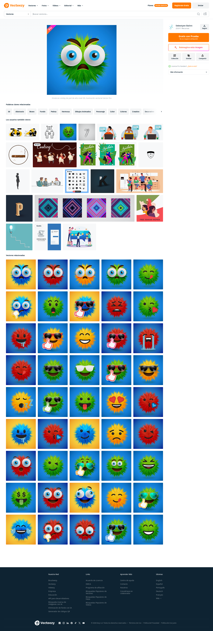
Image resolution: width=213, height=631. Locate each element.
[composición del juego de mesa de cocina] (139, 181)
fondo (42, 111)
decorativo (149, 111)
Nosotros (124, 587)
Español (159, 584)
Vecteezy (52, 584)
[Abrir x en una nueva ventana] (80, 623)
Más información (176, 72)
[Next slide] (159, 112)
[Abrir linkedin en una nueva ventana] (68, 623)
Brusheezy (52, 580)
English (159, 580)
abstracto (20, 111)
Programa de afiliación (95, 587)
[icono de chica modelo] (18, 181)
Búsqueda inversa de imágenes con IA (57, 603)
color (112, 111)
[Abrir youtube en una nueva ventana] (84, 623)
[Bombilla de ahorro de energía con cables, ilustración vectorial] (19, 237)
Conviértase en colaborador (126, 592)
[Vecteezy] (14, 5)
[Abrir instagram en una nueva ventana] (64, 623)
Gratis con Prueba (189, 37)
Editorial (67, 5)
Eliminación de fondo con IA (60, 608)
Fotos (44, 5)
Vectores (32, 5)
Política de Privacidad (151, 623)
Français (159, 595)
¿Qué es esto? (192, 66)
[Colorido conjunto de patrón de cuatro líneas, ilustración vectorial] (85, 208)
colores (123, 111)
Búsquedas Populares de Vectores (96, 592)
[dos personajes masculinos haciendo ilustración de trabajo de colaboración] (22, 132)
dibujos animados (83, 111)
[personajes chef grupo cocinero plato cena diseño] (55, 154)
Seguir (204, 28)
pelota (53, 111)
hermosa (66, 111)
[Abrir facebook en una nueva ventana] (60, 623)
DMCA (88, 584)
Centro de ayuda (127, 580)
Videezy (51, 587)
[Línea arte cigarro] (18, 154)
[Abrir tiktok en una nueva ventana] (76, 623)
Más (79, 5)
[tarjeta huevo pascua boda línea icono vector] (47, 237)
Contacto (124, 584)
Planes (150, 5)
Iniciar (200, 5)
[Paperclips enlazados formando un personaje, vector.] (86, 132)
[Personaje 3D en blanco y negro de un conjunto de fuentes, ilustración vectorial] (102, 181)
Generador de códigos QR (59, 611)
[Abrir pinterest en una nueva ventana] (72, 623)
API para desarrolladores (58, 598)
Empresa (52, 591)
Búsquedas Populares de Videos (96, 603)
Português (160, 587)
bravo (31, 111)
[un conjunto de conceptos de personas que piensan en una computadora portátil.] (130, 132)
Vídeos (55, 5)
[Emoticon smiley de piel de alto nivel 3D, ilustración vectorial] (68, 132)
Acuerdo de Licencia (94, 580)
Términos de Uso (135, 623)
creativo (135, 111)
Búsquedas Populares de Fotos (96, 598)
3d (9, 111)
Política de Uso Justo (168, 623)
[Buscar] (198, 13)
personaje (100, 111)
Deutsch (159, 591)
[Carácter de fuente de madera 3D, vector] (19, 208)
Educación (52, 595)
